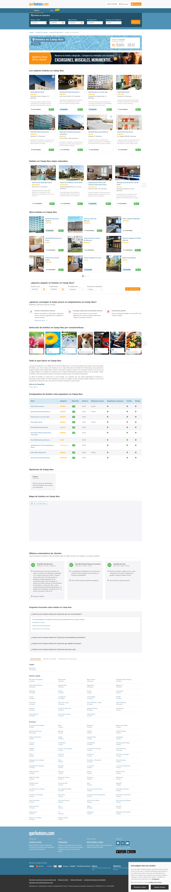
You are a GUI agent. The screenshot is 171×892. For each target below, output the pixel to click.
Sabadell (118, 783)
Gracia (31, 697)
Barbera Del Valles (122, 725)
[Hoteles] (44, 4)
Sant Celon (61, 794)
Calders (89, 731)
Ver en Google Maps (39, 503)
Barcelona (32, 668)
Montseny (90, 777)
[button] (136, 4)
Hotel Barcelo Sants (37, 406)
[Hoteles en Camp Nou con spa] (36, 343)
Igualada (61, 766)
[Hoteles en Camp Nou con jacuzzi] (69, 343)
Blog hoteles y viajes (95, 842)
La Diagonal (62, 697)
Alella (59, 725)
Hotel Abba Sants (36, 422)
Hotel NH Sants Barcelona (39, 427)
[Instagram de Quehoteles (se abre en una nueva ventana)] (123, 843)
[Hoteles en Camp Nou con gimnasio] (117, 343)
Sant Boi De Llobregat (36, 794)
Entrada (54, 20)
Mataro (89, 771)
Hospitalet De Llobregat (36, 766)
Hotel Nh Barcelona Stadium (52, 220)
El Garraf (61, 754)
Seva (59, 806)
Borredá (60, 731)
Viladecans (90, 812)
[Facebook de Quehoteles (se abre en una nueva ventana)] (118, 843)
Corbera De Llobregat (65, 748)
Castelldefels (91, 743)
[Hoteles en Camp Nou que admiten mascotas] (85, 343)
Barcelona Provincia (35, 731)
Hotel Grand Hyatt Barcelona (40, 458)
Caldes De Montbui (35, 737)
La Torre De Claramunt (123, 766)
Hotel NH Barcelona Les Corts (53, 239)
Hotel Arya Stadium (129, 258)
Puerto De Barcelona (64, 708)
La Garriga (90, 766)
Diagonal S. (119, 685)
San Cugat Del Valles (64, 789)
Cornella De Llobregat (94, 748)
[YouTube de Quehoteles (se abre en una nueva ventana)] (127, 843)
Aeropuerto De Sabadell (36, 725)
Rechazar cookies (140, 887)
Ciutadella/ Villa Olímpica (124, 679)
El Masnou (90, 754)
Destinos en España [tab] (49, 659)
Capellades (119, 737)
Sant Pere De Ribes (93, 800)
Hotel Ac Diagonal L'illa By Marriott (132, 239)
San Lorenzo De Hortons (95, 789)
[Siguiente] (144, 185)
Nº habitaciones (92, 20)
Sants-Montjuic (33, 714)
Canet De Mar (91, 737)
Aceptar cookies (159, 887)
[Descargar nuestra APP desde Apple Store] (131, 851)
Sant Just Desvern (64, 800)
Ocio (52, 10)
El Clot (89, 691)
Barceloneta (62, 679)
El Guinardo (119, 691)
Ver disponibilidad (132, 289)
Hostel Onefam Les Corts (92, 258)
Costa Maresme (121, 748)
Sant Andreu (120, 708)
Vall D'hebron (91, 714)
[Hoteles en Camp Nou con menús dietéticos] (134, 343)
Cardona (32, 743)
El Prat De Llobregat (122, 754)
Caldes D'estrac (121, 731)
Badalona (90, 725)
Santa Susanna (34, 806)
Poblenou (32, 708)
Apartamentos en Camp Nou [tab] (67, 659)
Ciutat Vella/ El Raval (35, 685)
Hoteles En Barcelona (56, 32)
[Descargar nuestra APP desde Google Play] (121, 851)
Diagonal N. (90, 685)
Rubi (88, 783)
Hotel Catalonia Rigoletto (131, 218)
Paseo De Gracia (63, 702)
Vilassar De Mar (63, 817)
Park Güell (32, 702)
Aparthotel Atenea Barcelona (40, 411)
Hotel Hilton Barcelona (38, 452)
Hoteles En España (42, 32)
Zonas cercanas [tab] (35, 659)
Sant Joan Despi (34, 800)
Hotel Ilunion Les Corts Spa (40, 417)
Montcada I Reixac (64, 777)
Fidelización (62, 842)
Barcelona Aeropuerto (36, 679)
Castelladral (62, 743)
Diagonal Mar (62, 685)
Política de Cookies (63, 880)
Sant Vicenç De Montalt (123, 800)
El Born (60, 691)
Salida (72, 20)
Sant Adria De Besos (122, 789)
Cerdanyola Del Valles (123, 743)
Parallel (118, 697)
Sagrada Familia (92, 708)
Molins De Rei (120, 771)
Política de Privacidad (76, 880)
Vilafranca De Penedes (123, 812)
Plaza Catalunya (121, 702)
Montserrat (119, 777)
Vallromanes (33, 812)
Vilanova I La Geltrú (35, 817)
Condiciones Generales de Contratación (95, 880)
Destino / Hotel (35, 20)
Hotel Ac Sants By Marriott (90, 220)
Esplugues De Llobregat (36, 760)
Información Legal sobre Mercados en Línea (41, 882)
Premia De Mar (63, 783)
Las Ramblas (91, 697)
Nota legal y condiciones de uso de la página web (42, 880)
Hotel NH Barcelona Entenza (40, 440)
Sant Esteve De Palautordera (96, 794)
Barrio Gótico (91, 679)
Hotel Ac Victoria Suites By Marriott (92, 239)
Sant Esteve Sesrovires (123, 794)
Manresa (61, 771)
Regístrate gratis (40, 320)
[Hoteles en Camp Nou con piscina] (53, 343)
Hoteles (31, 32)
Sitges (89, 806)
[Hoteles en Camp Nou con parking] (101, 343)
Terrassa (118, 806)
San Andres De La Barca (37, 789)
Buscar (136, 22)
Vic (59, 812)
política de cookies (155, 882)
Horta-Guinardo (121, 760)
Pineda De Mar (33, 783)
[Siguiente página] (88, 276)
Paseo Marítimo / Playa (94, 702)
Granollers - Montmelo (94, 760)
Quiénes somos (35, 842)
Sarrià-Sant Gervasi (64, 714)
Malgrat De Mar (34, 771)
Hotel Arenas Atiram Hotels (52, 259)
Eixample (32, 691)
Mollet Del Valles (34, 777)
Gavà (59, 760)
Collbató (31, 748)
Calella (60, 737)
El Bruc (31, 754)
